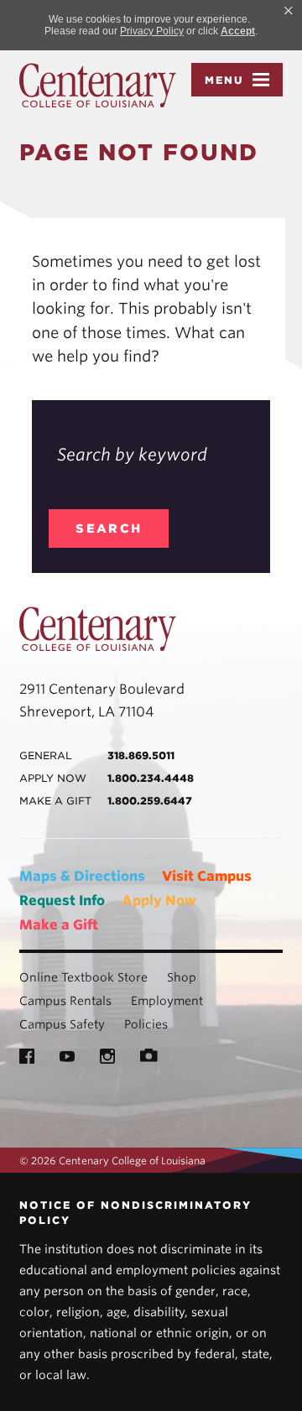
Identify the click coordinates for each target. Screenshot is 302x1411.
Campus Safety (62, 1024)
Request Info (62, 901)
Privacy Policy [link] (152, 31)
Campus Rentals (65, 1000)
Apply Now (159, 901)
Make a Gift (58, 925)
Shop (181, 977)
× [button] (288, 11)
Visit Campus (207, 876)
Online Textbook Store (83, 977)
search (109, 528)
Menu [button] (224, 80)
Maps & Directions (82, 876)
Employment (167, 1000)
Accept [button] (238, 31)
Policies (146, 1024)
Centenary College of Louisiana (97, 85)
